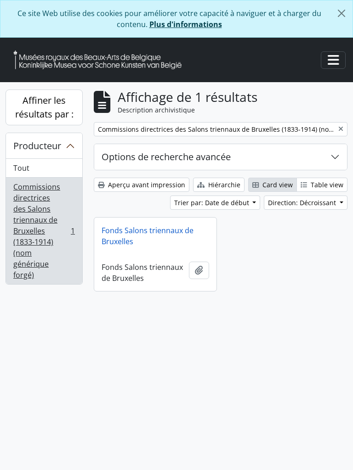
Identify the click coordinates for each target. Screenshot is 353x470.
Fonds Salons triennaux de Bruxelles (148, 235)
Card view (277, 184)
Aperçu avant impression (145, 184)
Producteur (37, 146)
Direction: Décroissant (303, 202)
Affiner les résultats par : (44, 107)
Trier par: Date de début (212, 202)
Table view (326, 184)
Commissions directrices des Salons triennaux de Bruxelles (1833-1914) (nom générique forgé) (44, 231)
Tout (21, 168)
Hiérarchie (223, 184)
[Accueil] (101, 59)
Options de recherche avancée (166, 157)
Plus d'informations (185, 24)
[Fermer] (341, 13)
